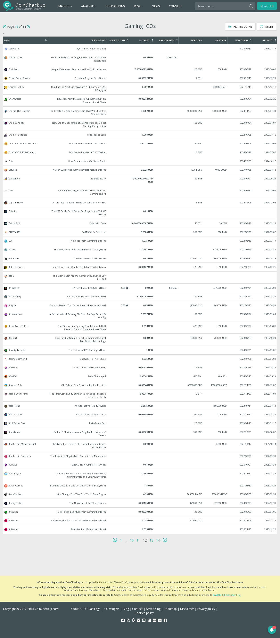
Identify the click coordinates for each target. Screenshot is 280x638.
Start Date (241, 40)
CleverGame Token (140, 78)
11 (138, 540)
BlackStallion (140, 494)
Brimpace (140, 288)
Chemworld (140, 100)
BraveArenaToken (140, 327)
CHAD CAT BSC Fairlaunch (140, 152)
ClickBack (140, 69)
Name (7, 40)
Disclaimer (187, 609)
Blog (126, 609)
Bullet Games (140, 267)
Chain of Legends (140, 134)
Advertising (153, 609)
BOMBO (140, 376)
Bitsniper (140, 512)
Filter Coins (242, 27)
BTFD (140, 277)
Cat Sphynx (140, 180)
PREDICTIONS (115, 6)
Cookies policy (144, 613)
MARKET (64, 6)
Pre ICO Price (167, 40)
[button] (272, 630)
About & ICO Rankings (85, 609)
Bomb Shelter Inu (140, 395)
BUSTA (140, 249)
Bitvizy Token (140, 503)
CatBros (140, 169)
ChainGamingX (140, 124)
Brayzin (140, 305)
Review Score (117, 40)
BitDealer (140, 520)
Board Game (140, 414)
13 (151, 540)
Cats (140, 161)
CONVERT (175, 6)
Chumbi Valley (140, 88)
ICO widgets (112, 609)
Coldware (140, 48)
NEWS (156, 6)
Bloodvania (140, 433)
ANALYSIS (88, 6)
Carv (140, 192)
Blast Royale (140, 475)
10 (132, 540)
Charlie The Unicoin (140, 112)
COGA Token (140, 59)
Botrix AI (140, 367)
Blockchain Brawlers (140, 456)
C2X (140, 240)
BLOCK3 (140, 464)
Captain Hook (140, 202)
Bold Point (140, 406)
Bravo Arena (140, 316)
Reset (268, 27)
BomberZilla (140, 385)
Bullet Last (140, 258)
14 (158, 540)
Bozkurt (140, 339)
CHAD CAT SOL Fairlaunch (140, 143)
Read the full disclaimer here (226, 594)
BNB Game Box (140, 423)
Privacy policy (206, 609)
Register (267, 6)
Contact (137, 609)
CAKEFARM (140, 232)
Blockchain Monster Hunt (140, 445)
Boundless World (140, 359)
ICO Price (144, 40)
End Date (267, 40)
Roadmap (170, 609)
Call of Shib (140, 223)
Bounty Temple (140, 350)
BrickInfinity (140, 296)
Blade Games (140, 485)
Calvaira (140, 213)
